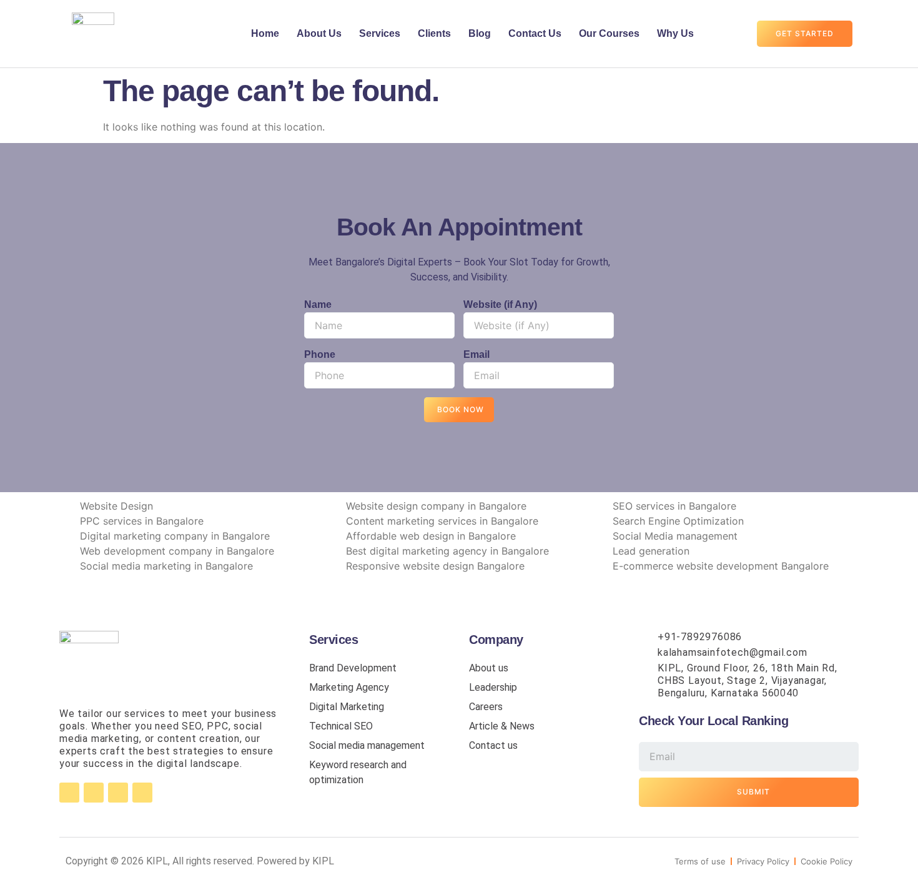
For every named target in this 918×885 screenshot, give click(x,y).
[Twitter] (118, 793)
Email (476, 354)
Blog (479, 33)
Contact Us (534, 33)
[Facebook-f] (69, 793)
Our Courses (609, 33)
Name (318, 304)
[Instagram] (94, 793)
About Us (319, 33)
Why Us (675, 33)
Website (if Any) (500, 304)
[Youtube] (142, 793)
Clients (434, 33)
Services (379, 33)
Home (265, 33)
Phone (319, 354)
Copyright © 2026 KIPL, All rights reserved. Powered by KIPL (200, 861)
